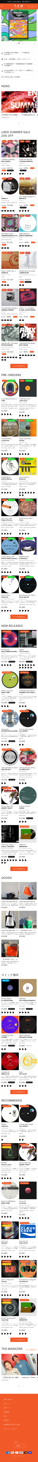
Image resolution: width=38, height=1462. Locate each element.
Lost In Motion (24, 477)
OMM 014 (22, 845)
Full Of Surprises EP (8, 1318)
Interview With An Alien (9, 768)
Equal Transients (25, 439)
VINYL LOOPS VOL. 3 (8, 271)
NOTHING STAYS (7, 234)
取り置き (6, 1420)
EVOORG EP (5, 1072)
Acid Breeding (6, 439)
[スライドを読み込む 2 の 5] (17, 43)
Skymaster (5, 729)
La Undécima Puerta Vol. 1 (10, 399)
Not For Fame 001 (7, 1280)
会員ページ (7, 1408)
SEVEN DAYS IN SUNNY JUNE (28, 271)
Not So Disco (6, 595)
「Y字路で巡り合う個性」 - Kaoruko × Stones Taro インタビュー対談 (19, 1377)
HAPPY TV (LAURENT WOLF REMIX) (28, 308)
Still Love (4, 1241)
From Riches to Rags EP (27, 1280)
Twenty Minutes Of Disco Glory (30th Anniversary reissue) (28, 768)
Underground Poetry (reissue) (28, 691)
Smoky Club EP (24, 806)
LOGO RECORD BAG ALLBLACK (10, 902)
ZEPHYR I (22, 999)
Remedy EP (5, 650)
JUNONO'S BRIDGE (8, 159)
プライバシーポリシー (10, 1429)
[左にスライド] (15, 123)
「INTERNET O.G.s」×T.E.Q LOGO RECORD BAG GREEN (28, 930)
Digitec (21, 650)
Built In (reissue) (7, 691)
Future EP (22, 1201)
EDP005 (4, 1163)
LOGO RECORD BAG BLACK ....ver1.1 (10, 930)
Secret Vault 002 (7, 806)
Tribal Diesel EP (24, 399)
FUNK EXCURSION (25, 159)
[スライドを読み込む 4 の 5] (21, 43)
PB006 (3, 1124)
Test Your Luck (6, 518)
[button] (1, 6)
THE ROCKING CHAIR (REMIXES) (10, 308)
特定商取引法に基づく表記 (12, 1424)
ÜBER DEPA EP (24, 234)
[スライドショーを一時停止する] (35, 43)
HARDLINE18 (5, 477)
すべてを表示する (19, 366)
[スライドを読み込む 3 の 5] (19, 43)
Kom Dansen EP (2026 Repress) (28, 595)
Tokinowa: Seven (7, 845)
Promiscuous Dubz (25, 518)
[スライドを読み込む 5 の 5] (23, 43)
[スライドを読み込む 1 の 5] (14, 43)
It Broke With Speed (26, 729)
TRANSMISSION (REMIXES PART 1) (28, 343)
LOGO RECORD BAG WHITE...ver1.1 (28, 902)
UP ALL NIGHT (6, 999)
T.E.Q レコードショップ (20, 1455)
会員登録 (6, 1412)
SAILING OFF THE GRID (9, 343)
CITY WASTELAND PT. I (27, 197)
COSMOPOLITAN (7, 1035)
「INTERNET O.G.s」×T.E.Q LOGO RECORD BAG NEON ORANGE (10, 959)
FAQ (5, 1416)
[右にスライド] (23, 123)
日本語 (18, 1446)
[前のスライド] (11, 43)
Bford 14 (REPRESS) (8, 1201)
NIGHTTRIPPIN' (24, 1035)
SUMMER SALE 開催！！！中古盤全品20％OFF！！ (19, 115)
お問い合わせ (8, 1399)
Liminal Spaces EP (7, 557)
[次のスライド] (27, 43)
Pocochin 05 (23, 1241)
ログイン (6, 1403)
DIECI (21, 1072)
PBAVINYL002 (24, 557)
